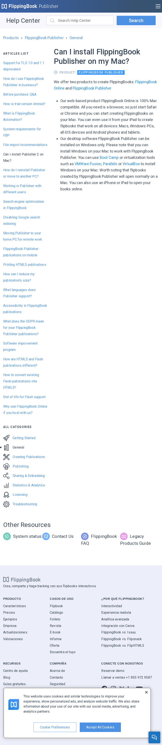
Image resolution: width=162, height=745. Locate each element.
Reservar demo (112, 671)
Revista (55, 626)
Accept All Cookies (100, 727)
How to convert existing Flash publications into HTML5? (21, 381)
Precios (9, 613)
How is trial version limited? (24, 104)
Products (11, 38)
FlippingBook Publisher (44, 38)
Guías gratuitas (14, 684)
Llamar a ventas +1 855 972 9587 (126, 677)
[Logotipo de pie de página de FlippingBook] (22, 580)
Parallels (110, 164)
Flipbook (56, 606)
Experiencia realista (116, 613)
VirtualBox (131, 164)
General (76, 38)
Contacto (56, 677)
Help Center (23, 20)
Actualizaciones (15, 632)
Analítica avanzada (115, 619)
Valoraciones (13, 639)
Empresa (9, 626)
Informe (56, 639)
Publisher (49, 6)
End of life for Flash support (24, 397)
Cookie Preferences (55, 727)
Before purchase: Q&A (19, 94)
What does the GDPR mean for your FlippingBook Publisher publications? (23, 327)
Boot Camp (109, 157)
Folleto (55, 619)
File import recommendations (25, 145)
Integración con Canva (117, 626)
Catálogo (56, 613)
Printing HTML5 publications (24, 265)
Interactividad (111, 606)
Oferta (54, 646)
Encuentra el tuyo (63, 652)
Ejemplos (10, 619)
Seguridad (57, 684)
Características (14, 606)
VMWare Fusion (88, 164)
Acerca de (57, 671)
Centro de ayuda (15, 671)
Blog (6, 677)
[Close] (146, 692)
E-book (55, 632)
